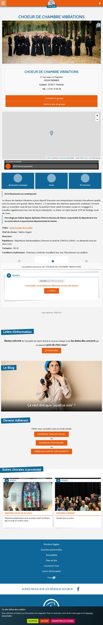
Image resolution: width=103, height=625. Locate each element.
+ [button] (97, 115)
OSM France (84, 158)
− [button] (97, 119)
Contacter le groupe (54, 98)
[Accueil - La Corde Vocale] (51, 4)
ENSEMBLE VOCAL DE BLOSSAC (18, 513)
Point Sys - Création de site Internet (52, 577)
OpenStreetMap (65, 158)
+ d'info (51, 290)
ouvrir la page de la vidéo (21, 227)
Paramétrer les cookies (62, 621)
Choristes (51, 281)
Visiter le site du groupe (54, 104)
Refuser (44, 621)
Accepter (33, 621)
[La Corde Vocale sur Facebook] (78, 589)
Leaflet (49, 158)
